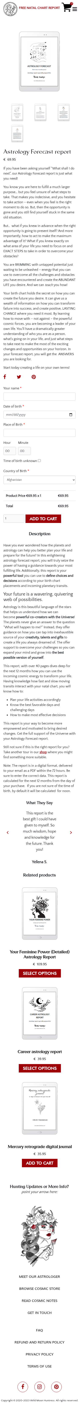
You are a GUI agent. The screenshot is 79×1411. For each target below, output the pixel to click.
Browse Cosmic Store (39, 1288)
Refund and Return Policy (39, 1342)
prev (8, 832)
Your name (12, 388)
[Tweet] (21, 377)
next (71, 832)
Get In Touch (40, 1312)
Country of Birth (16, 471)
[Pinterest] (36, 377)
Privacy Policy (40, 1354)
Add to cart (43, 518)
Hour (7, 443)
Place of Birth (14, 425)
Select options (40, 973)
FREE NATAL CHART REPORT (39, 7)
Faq (39, 1329)
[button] (10, 9)
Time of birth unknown (20, 461)
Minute (23, 443)
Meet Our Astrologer (39, 1276)
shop (43, 752)
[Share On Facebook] (6, 377)
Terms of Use (39, 1366)
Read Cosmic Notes (39, 1300)
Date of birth (13, 406)
